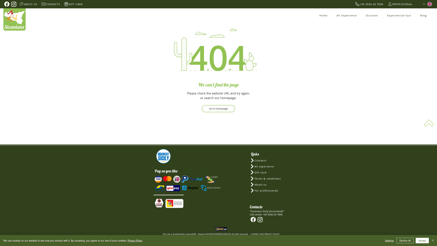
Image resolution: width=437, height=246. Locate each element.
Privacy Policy (135, 240)
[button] (159, 203)
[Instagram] (13, 4)
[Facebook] (6, 4)
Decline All (405, 240)
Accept (422, 240)
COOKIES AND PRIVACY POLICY (265, 234)
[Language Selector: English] (427, 4)
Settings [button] (389, 240)
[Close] (433, 240)
